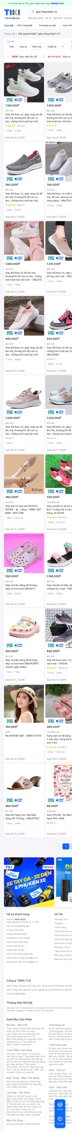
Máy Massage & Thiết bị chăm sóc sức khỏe (26, 1102)
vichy (37, 1010)
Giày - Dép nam (58, 1087)
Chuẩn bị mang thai (22, 1044)
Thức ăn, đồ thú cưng (22, 1069)
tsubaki (49, 1010)
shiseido (11, 1010)
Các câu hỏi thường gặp (18, 926)
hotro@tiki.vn (31, 958)
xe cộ (48, 18)
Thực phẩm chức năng (22, 1099)
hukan (30, 1010)
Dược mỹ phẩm (33, 1114)
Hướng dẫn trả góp (16, 950)
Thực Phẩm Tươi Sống (19, 1050)
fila (43, 1010)
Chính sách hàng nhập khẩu (20, 954)
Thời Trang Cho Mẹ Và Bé (19, 1028)
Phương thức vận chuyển (18, 938)
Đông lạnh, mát (27, 1059)
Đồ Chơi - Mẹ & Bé (17, 1025)
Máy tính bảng (20, 1087)
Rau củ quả (17, 1056)
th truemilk (40, 1008)
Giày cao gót (55, 1073)
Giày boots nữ (60, 1079)
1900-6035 (20, 919)
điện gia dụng (35, 18)
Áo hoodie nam (62, 1053)
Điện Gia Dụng (15, 1120)
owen (58, 1008)
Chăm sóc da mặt (15, 1096)
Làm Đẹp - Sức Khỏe (18, 1092)
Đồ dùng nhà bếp (15, 1124)
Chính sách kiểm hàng (17, 942)
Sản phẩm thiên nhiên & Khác (24, 1105)
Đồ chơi (36, 1028)
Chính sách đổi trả (15, 946)
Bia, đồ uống (17, 1064)
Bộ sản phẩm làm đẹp (24, 1113)
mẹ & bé (57, 18)
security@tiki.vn (30, 962)
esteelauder (27, 1008)
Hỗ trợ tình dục (31, 1112)
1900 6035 (20, 994)
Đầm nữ (59, 1028)
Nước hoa (17, 1112)
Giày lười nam (55, 1091)
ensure (65, 1008)
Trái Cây (11, 1053)
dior (18, 1008)
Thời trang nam (57, 1044)
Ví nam (52, 1120)
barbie (50, 1008)
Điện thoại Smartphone (18, 1081)
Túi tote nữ (66, 1110)
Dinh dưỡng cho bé (21, 1036)
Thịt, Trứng (21, 1053)
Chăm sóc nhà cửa (25, 1072)
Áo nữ (51, 1028)
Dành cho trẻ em (21, 1067)
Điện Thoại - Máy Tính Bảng (23, 1078)
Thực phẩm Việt (31, 1056)
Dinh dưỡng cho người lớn (24, 1039)
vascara (10, 1008)
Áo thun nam (55, 1048)
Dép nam (63, 1093)
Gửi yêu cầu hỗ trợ (15, 930)
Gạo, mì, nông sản (22, 1061)
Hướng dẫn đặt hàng (16, 934)
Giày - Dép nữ (57, 1070)
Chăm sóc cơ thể (21, 1101)
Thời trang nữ (56, 1025)
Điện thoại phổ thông (22, 1084)
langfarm (21, 1010)
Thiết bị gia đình (32, 1124)
